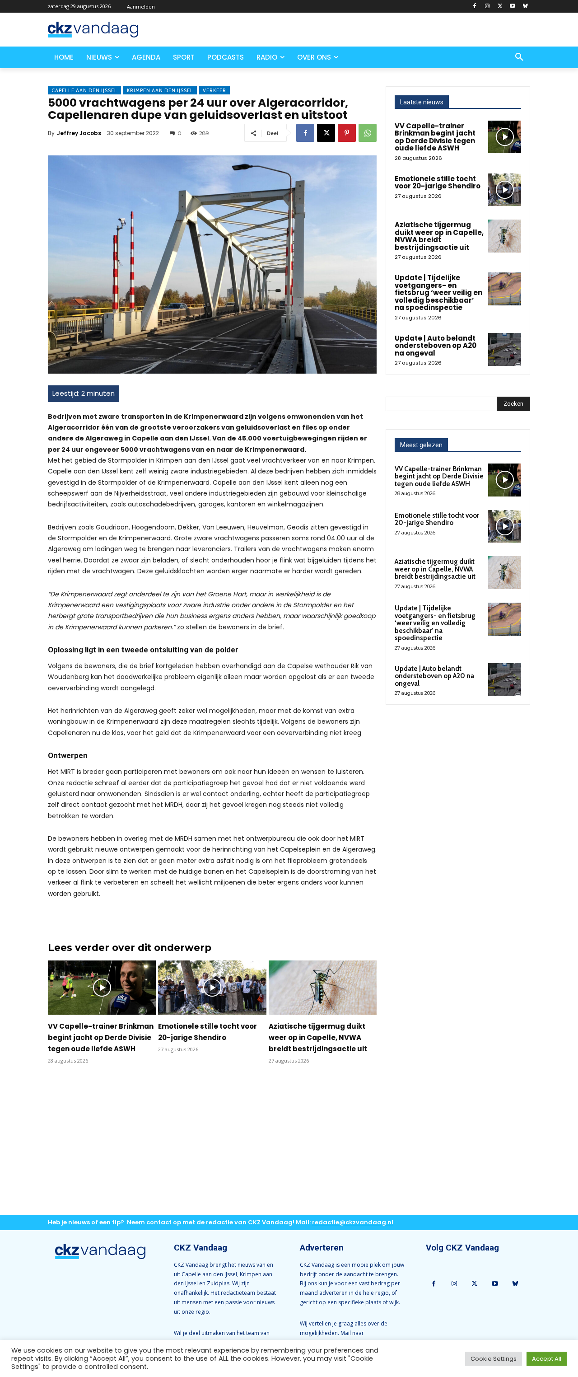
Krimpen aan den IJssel (160, 90)
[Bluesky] (525, 6)
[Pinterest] (347, 133)
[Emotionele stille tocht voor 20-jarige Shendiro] (212, 987)
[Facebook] (475, 6)
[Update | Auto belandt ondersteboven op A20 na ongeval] (504, 349)
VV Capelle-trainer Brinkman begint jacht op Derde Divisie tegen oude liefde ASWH (101, 1037)
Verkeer (214, 90)
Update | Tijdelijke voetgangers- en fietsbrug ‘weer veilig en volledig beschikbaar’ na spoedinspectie (438, 292)
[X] (500, 6)
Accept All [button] (546, 1358)
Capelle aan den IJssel (84, 90)
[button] (519, 57)
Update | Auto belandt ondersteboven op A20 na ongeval (435, 345)
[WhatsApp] (368, 133)
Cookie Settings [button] (494, 1358)
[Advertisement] (212, 1147)
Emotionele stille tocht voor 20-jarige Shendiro (437, 182)
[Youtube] (512, 6)
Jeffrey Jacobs (79, 133)
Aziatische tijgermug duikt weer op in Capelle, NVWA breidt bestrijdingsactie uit (318, 1037)
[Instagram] (487, 6)
